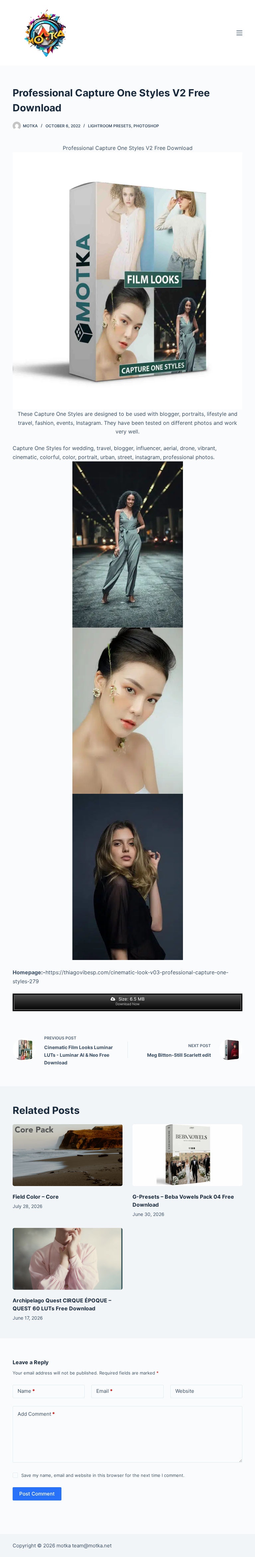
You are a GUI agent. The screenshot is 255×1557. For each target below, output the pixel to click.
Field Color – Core (36, 1196)
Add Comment (36, 1414)
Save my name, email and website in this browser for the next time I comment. (103, 1475)
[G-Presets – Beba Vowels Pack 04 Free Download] (187, 1155)
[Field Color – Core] (68, 1155)
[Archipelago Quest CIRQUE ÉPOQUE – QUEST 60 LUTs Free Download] (68, 1259)
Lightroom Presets (109, 125)
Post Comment (37, 1494)
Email (104, 1391)
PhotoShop (146, 125)
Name (26, 1391)
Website (184, 1391)
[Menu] (239, 33)
